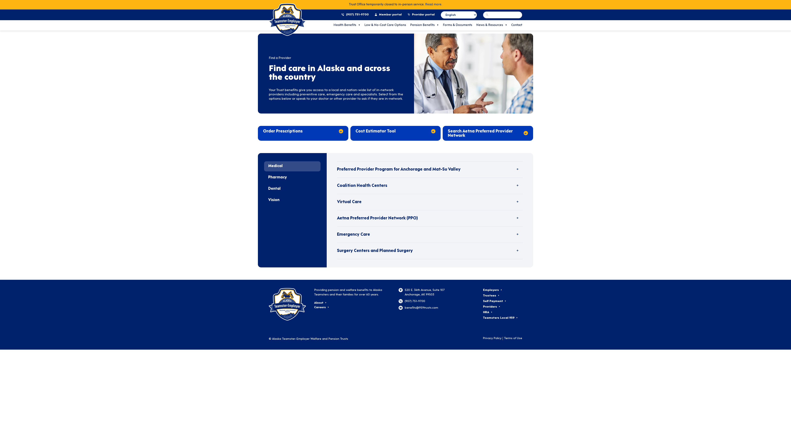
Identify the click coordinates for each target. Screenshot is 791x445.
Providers (490, 306)
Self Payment (493, 301)
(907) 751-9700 (357, 14)
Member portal (390, 14)
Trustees (489, 295)
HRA (486, 312)
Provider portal (423, 14)
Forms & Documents (457, 25)
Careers (320, 307)
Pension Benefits (422, 25)
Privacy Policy (492, 338)
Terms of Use (513, 338)
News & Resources (489, 25)
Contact (516, 25)
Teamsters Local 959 (499, 318)
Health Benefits (344, 25)
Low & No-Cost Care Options (385, 25)
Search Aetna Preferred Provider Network (480, 133)
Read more (433, 4)
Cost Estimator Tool (376, 131)
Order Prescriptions (283, 131)
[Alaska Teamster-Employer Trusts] (288, 304)
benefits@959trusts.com (421, 307)
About (318, 302)
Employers (491, 290)
